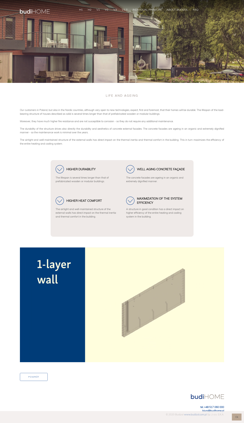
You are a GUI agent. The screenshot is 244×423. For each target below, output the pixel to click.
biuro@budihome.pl (213, 410)
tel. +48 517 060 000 (212, 407)
